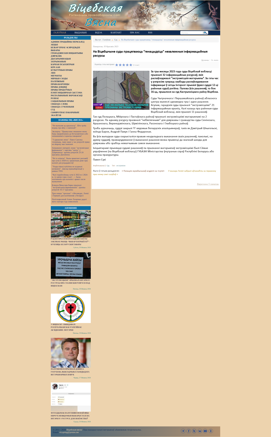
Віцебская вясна (74, 430)
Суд (108, 166)
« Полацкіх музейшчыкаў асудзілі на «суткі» (143, 171)
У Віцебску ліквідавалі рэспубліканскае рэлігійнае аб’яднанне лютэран (66, 327)
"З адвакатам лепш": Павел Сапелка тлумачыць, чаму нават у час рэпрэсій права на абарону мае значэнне (70, 142)
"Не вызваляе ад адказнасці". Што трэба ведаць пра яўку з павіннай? (69, 127)
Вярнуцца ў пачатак (208, 184)
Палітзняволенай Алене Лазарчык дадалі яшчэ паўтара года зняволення (69, 200)
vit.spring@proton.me (69, 432)
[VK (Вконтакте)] (199, 431)
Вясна (100, 22)
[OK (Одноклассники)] (210, 431)
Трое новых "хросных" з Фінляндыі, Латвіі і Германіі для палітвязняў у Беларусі (70, 194)
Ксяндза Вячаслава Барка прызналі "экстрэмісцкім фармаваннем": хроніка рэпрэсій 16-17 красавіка (68, 187)
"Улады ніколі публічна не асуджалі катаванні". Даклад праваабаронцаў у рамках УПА (68, 169)
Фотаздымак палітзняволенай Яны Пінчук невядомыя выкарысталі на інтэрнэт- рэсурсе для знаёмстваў (70, 416)
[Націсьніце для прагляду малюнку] (121, 90)
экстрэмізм (120, 166)
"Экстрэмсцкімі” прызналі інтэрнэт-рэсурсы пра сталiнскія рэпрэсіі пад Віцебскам (70, 283)
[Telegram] (183, 431)
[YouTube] (205, 431)
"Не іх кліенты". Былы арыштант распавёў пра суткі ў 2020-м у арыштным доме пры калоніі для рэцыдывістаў (70, 160)
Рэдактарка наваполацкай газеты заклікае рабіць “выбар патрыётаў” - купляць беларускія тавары (70, 241)
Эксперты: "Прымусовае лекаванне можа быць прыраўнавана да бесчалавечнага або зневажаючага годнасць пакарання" (70, 134)
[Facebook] (188, 431)
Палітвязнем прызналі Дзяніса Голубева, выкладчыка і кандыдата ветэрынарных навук (70, 372)
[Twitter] (194, 431)
